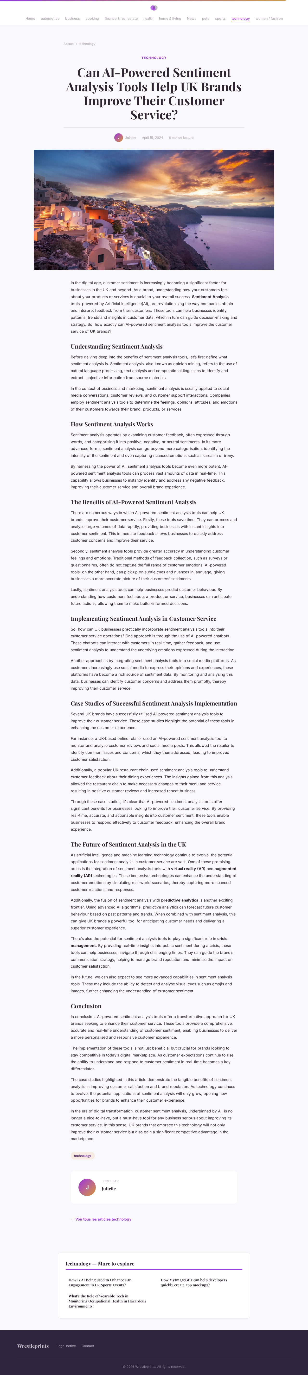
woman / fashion (269, 18)
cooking (92, 18)
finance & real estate (121, 18)
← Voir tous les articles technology (101, 1219)
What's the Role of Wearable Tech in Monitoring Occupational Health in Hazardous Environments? (107, 1301)
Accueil (69, 44)
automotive (50, 18)
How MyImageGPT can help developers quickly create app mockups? (194, 1282)
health (148, 18)
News (191, 18)
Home (30, 18)
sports (220, 18)
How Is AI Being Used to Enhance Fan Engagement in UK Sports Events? (100, 1282)
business (72, 18)
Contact (88, 1346)
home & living (170, 18)
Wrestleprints (33, 1345)
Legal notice (66, 1346)
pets (205, 18)
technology (240, 18)
